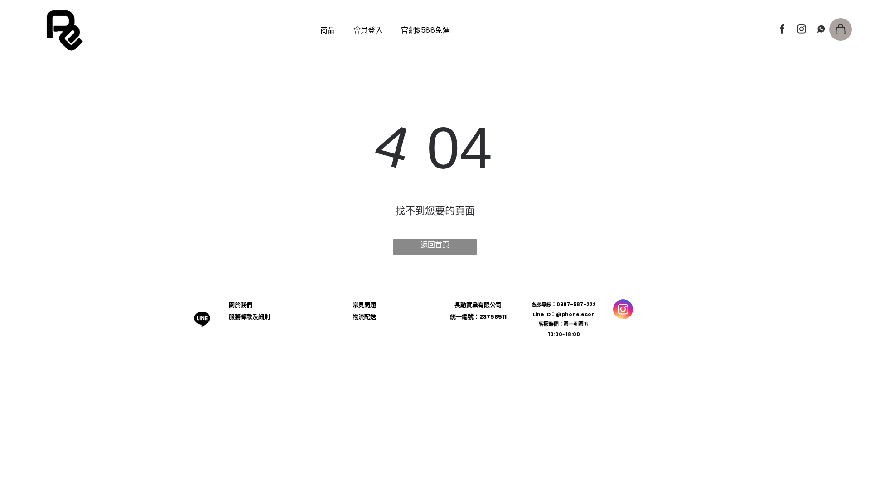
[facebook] (782, 30)
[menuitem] (327, 30)
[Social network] (821, 30)
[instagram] (801, 30)
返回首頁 (435, 245)
